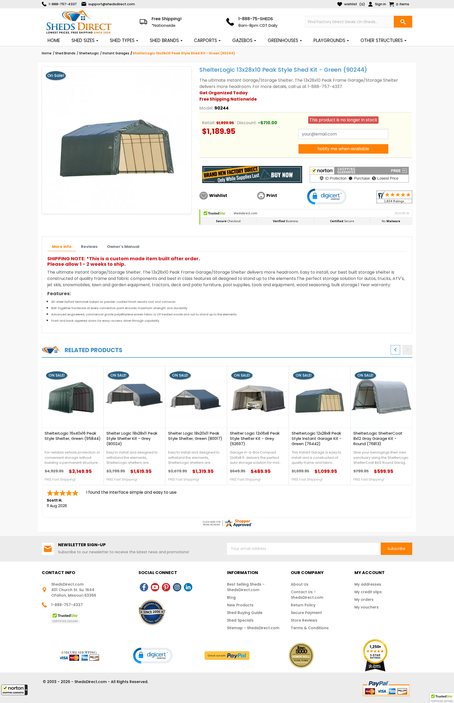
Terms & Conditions (310, 628)
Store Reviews (304, 620)
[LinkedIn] (188, 587)
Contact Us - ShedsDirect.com (307, 594)
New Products (240, 605)
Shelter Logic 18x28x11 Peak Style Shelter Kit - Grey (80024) (131, 438)
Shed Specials (240, 620)
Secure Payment (306, 612)
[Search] (403, 22)
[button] (14, 690)
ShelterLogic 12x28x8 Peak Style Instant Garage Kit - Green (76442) (317, 438)
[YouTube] (155, 587)
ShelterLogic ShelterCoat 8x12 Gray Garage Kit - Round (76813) (378, 438)
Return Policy (303, 605)
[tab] (61, 246)
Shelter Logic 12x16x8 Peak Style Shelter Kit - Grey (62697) (255, 438)
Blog (231, 597)
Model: (206, 108)
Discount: (247, 123)
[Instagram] (177, 587)
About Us (299, 584)
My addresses (367, 584)
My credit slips (368, 592)
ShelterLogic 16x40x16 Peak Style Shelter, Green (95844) (73, 436)
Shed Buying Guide (244, 612)
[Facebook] (144, 587)
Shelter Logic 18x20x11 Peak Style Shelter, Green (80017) (195, 436)
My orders (364, 599)
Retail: (208, 123)
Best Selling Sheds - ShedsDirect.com (246, 587)
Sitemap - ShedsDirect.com (253, 628)
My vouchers (366, 607)
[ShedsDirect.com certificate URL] (227, 523)
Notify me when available (343, 149)
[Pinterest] (166, 587)
